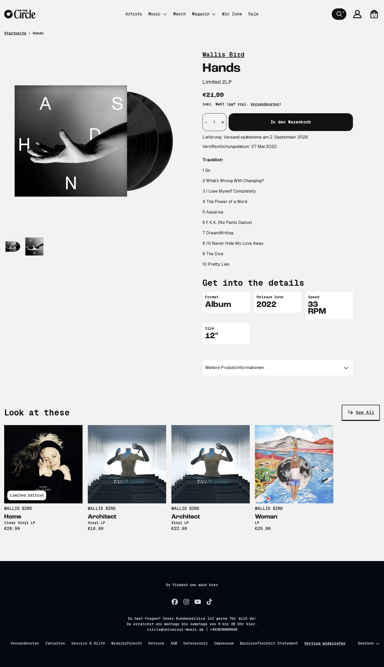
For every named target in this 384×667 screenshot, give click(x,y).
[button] (278, 367)
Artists (133, 13)
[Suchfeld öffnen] (339, 14)
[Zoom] (98, 140)
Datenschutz (195, 643)
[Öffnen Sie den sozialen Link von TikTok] (209, 602)
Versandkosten (265, 104)
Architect (102, 517)
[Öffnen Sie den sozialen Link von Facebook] (175, 602)
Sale (253, 13)
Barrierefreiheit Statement (269, 643)
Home (12, 517)
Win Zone (232, 13)
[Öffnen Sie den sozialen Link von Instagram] (186, 602)
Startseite (15, 33)
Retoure (156, 643)
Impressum (224, 643)
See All (365, 412)
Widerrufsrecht (126, 643)
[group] (13, 246)
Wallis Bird (223, 54)
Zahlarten (55, 643)
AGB (174, 643)
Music (154, 13)
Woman (266, 517)
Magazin (201, 13)
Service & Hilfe (88, 643)
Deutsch (366, 643)
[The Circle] (20, 14)
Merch (179, 13)
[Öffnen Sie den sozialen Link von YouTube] (197, 602)
